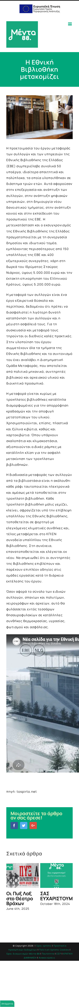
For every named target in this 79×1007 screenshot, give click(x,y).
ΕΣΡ (58, 962)
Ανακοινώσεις (47, 966)
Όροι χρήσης (43, 954)
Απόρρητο (7, 1003)
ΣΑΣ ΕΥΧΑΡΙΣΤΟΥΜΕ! (35, 896)
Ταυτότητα (48, 962)
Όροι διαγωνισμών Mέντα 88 (23, 962)
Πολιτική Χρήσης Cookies (54, 958)
